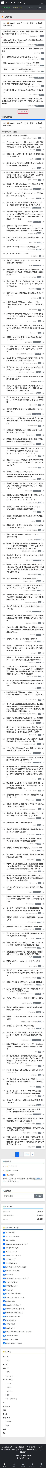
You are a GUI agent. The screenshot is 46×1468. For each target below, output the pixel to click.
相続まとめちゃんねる (31, 1065)
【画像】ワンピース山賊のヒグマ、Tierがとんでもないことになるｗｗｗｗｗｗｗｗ (25, 185)
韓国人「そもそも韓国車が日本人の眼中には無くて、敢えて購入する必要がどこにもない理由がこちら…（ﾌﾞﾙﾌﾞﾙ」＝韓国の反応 (25, 877)
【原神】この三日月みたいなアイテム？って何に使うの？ (25, 1017)
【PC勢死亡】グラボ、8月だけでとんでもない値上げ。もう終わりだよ (25, 556)
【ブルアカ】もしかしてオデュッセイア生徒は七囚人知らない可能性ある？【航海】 (25, 368)
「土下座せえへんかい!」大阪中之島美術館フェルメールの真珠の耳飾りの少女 (25, 934)
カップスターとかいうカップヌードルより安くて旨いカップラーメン (25, 238)
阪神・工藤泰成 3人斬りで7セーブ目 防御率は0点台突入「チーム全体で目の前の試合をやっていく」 (25, 1046)
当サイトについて (36, 1449)
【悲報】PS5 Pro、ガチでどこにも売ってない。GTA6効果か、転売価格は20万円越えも (24, 508)
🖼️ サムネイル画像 (12, 1171)
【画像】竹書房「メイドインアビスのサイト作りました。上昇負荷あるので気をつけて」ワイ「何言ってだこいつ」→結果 (23, 100)
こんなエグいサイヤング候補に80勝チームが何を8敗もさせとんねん (25, 377)
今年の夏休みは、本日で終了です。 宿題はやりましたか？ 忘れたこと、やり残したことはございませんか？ (25, 327)
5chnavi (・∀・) (15, 2)
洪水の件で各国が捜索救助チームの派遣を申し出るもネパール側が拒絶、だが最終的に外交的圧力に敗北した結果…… (25, 629)
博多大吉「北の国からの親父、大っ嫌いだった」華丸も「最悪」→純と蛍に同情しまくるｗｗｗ (25, 814)
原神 (42, 71)
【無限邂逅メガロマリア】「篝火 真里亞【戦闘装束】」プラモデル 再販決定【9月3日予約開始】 (24, 953)
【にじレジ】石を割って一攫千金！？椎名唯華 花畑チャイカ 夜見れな (25, 155)
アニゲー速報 (31, 44)
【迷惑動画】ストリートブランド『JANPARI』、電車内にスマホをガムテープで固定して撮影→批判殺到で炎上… (25, 271)
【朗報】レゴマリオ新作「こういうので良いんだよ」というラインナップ (24, 338)
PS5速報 (30, 221)
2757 (27, 1154)
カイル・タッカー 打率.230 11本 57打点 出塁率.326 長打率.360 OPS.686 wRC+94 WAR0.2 (24, 1092)
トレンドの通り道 (34, 94)
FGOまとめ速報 (31, 249)
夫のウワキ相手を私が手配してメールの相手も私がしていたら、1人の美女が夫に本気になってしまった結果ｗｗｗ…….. (25, 316)
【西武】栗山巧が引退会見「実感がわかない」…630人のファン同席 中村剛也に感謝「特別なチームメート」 (22, 82)
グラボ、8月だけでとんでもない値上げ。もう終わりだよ (25, 888)
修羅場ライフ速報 (32, 180)
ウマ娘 (39, 641)
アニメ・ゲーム (40, 44)
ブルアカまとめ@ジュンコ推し (27, 372)
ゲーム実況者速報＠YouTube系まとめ (25, 354)
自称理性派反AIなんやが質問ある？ (19, 822)
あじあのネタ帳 (31, 859)
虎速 (36, 1051)
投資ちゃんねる (33, 405)
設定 (24, 1452)
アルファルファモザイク (32, 65)
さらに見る (23, 111)
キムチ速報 (32, 723)
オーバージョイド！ (32, 321)
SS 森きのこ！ (34, 256)
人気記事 (20, 1447)
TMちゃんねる (31, 1012)
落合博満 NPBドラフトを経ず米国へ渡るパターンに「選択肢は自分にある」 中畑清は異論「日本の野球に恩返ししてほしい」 (25, 785)
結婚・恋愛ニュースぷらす (30, 138)
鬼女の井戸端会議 (32, 574)
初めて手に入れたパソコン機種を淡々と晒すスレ (24, 926)
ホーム (3, 11)
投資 (42, 53)
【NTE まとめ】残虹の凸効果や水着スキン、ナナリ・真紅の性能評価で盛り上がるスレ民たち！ (24, 203)
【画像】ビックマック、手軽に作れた (20, 1026)
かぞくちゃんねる (32, 467)
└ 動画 (7, 1425)
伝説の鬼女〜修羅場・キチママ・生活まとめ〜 (28, 714)
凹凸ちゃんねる (32, 922)
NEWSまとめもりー (30, 800)
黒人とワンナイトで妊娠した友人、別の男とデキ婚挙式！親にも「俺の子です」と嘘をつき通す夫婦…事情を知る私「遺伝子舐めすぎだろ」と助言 (25, 729)
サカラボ (32, 521)
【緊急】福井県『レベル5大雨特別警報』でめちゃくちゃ (25, 918)
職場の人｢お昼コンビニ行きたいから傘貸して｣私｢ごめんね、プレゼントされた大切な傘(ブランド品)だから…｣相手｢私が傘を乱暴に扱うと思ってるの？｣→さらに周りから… (25, 568)
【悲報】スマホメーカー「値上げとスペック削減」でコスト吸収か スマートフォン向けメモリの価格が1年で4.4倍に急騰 (25, 648)
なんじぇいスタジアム (34, 59)
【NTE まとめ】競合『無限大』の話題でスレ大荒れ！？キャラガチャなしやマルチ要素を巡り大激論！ (24, 1034)
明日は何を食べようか (30, 947)
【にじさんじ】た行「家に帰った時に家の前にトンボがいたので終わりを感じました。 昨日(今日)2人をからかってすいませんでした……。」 (25, 388)
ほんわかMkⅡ (33, 333)
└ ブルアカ (8, 1391)
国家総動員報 (31, 1147)
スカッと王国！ (33, 735)
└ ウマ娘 (8, 1383)
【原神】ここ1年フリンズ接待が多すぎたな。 (18, 69)
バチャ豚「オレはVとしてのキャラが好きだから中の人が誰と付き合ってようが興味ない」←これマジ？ (25, 348)
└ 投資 (7, 1361)
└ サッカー (8, 1376)
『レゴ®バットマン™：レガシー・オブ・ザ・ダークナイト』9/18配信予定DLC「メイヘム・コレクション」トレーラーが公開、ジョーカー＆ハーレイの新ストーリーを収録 (25, 215)
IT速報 (34, 512)
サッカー (38, 521)
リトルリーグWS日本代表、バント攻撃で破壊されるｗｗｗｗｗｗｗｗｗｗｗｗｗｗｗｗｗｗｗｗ (25, 909)
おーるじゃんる (31, 834)
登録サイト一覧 (9, 1449)
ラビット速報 (32, 688)
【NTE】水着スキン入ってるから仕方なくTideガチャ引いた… (25, 607)
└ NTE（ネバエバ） (11, 1399)
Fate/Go (39, 249)
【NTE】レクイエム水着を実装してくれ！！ (18, 75)
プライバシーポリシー (23, 1455)
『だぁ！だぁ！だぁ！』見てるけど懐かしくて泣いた (25, 999)
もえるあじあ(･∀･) (30, 662)
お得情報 (7, 8)
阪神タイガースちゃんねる (30, 363)
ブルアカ (38, 372)
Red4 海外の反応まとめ (31, 602)
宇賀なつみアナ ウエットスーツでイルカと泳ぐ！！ (23, 962)
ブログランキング (35, 1447)
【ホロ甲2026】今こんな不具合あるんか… (22, 578)
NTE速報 (31, 77)
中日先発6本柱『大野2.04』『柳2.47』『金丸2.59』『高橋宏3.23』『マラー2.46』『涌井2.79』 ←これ (25, 304)
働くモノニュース (34, 36)
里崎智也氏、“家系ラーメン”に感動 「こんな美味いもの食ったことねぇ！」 (25, 526)
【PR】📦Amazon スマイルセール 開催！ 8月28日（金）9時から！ (22, 24)
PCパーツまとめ (30, 904)
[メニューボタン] (42, 3)
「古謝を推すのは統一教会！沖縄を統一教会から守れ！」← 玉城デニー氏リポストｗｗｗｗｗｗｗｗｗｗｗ (25, 682)
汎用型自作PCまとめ (28, 929)
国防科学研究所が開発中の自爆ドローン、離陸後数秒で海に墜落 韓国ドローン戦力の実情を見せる (25, 719)
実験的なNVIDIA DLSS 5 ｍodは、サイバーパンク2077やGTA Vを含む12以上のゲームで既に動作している (25, 898)
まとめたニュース (30, 435)
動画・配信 (38, 354)
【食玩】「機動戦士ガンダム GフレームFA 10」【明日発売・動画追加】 (24, 261)
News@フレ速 (31, 818)
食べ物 (39, 242)
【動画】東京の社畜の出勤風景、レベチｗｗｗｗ (24, 848)
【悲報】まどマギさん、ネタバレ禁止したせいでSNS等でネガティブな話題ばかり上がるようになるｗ (25, 972)
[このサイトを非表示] (43, 138)
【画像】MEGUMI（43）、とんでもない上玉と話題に (21, 63)
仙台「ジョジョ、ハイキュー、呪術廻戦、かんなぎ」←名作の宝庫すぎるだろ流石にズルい (24, 839)
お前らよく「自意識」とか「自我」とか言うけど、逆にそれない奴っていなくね (25, 431)
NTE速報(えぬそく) (26, 207)
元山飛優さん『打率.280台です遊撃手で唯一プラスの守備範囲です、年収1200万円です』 (25, 359)
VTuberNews (32, 288)
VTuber (42, 94)
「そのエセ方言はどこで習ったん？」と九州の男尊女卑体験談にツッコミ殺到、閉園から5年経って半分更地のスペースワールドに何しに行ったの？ (25, 144)
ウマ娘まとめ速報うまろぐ (29, 744)
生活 (40, 138)
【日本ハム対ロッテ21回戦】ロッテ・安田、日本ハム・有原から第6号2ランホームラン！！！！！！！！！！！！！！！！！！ (25, 497)
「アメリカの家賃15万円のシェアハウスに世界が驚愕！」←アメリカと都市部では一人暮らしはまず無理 (25, 399)
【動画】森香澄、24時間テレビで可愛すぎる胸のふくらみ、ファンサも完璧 (25, 805)
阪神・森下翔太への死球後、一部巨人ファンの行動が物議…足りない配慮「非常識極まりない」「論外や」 (25, 617)
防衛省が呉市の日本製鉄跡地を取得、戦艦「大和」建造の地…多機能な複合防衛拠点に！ (25, 440)
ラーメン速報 (32, 242)
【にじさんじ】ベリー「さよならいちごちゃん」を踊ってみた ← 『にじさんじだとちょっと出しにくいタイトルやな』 (25, 283)
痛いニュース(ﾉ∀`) (30, 198)
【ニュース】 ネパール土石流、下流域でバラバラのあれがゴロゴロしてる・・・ (25, 855)
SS (40, 256)
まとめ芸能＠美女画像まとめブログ (28, 809)
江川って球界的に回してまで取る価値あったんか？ (20, 57)
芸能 (40, 809)
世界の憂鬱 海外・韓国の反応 (29, 551)
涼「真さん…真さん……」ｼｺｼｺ (18, 253)
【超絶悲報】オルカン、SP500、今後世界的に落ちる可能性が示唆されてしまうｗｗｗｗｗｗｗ (22, 32)
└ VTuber (8, 1422)
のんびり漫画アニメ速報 (25, 189)
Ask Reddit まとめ (32, 425)
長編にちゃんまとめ (32, 676)
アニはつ (29, 753)
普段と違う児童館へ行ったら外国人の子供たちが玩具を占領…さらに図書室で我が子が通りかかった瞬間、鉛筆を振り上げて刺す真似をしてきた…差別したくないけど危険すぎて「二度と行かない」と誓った (25, 771)
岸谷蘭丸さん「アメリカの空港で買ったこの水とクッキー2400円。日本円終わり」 (25, 164)
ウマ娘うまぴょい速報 (30, 641)
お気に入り (18, 8)
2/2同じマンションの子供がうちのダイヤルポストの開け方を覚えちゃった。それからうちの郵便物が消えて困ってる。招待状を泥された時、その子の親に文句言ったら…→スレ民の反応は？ (25, 670)
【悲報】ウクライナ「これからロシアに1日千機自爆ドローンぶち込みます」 (25, 194)
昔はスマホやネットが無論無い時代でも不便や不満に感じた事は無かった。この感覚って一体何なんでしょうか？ (25, 462)
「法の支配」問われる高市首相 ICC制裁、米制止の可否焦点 (22, 49)
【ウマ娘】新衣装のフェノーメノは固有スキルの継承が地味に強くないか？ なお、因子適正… (25, 740)
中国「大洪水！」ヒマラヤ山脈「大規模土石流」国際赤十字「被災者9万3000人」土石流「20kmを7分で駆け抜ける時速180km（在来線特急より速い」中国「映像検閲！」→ (25, 1140)
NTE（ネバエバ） (39, 77)
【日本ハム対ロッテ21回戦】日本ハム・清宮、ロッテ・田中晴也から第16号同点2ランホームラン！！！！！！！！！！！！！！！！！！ (25, 450)
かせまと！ (37, 53)
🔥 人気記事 (10, 1175)
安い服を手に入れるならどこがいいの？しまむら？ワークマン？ (25, 1071)
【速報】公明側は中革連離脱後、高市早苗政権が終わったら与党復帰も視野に (25, 830)
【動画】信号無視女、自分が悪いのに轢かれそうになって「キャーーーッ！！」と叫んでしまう (25, 586)
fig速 (30, 265)
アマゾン (41, 28)
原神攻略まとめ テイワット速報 (31, 71)
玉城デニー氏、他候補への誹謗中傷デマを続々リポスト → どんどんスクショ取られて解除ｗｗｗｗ (25, 658)
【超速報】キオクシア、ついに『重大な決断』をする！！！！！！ (25, 796)
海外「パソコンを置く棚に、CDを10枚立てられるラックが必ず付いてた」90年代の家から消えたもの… (25, 420)
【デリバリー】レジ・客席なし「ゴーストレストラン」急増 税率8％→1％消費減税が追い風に (25, 943)
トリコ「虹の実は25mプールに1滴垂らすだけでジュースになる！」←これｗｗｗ (25, 749)
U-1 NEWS (32, 149)
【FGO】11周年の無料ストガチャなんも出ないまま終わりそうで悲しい (25, 1008)
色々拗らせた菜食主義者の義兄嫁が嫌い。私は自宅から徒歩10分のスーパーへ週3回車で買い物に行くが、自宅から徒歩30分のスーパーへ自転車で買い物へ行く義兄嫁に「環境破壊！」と (25, 707)
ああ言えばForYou (27, 1003)
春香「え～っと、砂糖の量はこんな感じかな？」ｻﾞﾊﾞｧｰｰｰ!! (25, 294)
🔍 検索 (39, 1196)
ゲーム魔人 (29, 892)
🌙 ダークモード (11, 1166)
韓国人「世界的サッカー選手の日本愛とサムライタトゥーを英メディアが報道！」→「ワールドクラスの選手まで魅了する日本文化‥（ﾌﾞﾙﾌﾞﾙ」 (25, 545)
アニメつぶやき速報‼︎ (26, 762)
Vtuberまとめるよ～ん (30, 393)
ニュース (29, 8)
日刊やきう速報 (33, 309)
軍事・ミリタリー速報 (29, 444)
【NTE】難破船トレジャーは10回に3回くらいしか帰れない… (25, 410)
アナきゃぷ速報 (33, 966)
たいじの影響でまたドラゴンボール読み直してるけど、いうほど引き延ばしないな (25, 990)
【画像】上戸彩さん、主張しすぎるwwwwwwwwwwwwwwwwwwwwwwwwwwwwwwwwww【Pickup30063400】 (25, 473)
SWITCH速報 (28, 342)
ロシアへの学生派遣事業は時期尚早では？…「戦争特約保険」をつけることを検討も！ (25, 1119)
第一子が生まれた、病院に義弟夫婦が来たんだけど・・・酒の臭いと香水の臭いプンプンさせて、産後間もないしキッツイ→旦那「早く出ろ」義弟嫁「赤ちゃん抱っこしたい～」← (25, 1059)
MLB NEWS (34, 381)
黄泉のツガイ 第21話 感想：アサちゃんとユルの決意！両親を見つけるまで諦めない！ (25, 758)
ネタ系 (39, 8)
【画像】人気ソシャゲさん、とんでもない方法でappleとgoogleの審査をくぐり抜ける (22, 41)
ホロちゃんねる (32, 233)
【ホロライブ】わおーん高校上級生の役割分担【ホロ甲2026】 (25, 1101)
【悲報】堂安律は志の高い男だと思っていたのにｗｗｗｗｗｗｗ (25, 517)
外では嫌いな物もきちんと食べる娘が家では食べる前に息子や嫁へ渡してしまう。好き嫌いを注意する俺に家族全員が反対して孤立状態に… (25, 174)
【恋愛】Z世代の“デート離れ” (17, 135)
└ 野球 (7, 1372)
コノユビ (34, 168)
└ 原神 (7, 1395)
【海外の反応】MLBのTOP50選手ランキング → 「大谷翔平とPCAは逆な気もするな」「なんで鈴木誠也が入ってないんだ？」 (25, 596)
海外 (40, 426)
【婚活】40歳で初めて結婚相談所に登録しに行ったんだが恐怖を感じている (25, 1129)
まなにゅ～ (34, 779)
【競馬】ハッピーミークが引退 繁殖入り (22, 639)
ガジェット (38, 904)
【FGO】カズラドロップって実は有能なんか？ (23, 247)
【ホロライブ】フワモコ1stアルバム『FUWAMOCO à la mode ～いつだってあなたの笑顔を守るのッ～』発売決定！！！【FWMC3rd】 (25, 228)
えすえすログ (34, 298)
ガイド (22, 1449)
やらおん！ (29, 560)
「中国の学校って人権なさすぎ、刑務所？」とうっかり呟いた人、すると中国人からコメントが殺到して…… (25, 1081)
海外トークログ (33, 883)
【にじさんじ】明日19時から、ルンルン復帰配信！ (25, 982)
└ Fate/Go (8, 1387)
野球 (42, 59)
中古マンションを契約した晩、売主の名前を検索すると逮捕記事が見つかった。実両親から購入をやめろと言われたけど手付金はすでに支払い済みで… (25, 866)
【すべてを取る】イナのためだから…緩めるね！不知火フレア (22, 91)
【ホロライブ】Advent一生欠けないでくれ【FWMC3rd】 (22, 535)
